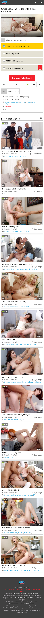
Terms (24, 593)
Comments (10, 91)
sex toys (13, 382)
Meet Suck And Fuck (11, 97)
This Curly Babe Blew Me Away (14, 302)
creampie (23, 344)
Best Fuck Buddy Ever (10, 226)
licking (17, 102)
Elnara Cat (8, 106)
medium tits (37, 382)
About (4, 91)
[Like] (27, 84)
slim (33, 102)
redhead (28, 102)
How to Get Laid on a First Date (14, 565)
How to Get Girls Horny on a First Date (17, 264)
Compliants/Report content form (13, 589)
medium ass (20, 269)
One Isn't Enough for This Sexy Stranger (17, 151)
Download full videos (21, 78)
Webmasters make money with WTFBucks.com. (22, 604)
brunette (15, 156)
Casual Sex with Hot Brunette (13, 377)
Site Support (26, 587)
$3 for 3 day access (12, 54)
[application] (22, 25)
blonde (6, 194)
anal (6, 102)
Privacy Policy (16, 593)
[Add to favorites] (33, 84)
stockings (6, 104)
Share (17, 91)
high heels (11, 102)
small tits (27, 232)
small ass (13, 570)
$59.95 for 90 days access (23, 67)
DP (23, 156)
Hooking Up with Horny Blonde (14, 189)
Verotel (10, 598)
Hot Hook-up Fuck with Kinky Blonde (16, 528)
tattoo (12, 232)
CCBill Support (27, 598)
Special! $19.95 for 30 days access (17, 46)
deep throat (31, 570)
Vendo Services (18, 598)
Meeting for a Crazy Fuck (11, 452)
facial (26, 156)
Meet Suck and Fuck (8, 2)
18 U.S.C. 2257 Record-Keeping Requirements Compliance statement (22, 608)
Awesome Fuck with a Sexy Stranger (16, 415)
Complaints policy (33, 593)
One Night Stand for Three (12, 490)
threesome (7, 156)
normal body (19, 232)
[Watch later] (40, 84)
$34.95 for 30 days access (14, 61)
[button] (22, 25)
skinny (18, 570)
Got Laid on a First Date (11, 339)
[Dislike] (3, 84)
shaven (13, 269)
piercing (22, 102)
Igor (6, 109)
